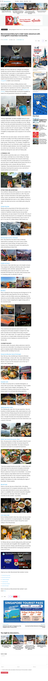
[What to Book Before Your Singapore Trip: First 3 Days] (6, 6)
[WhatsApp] (18, 596)
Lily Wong (6, 39)
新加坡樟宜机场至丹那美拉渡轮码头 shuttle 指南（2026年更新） (43, 120)
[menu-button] (1, 1)
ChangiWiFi (3, 80)
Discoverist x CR (20, 39)
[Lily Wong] (1, 39)
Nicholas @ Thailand (6, 583)
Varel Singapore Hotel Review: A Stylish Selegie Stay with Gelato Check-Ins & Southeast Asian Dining (18, 12)
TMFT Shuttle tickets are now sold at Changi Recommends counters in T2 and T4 (43, 128)
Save (16, 596)
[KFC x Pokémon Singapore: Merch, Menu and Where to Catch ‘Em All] (36, 135)
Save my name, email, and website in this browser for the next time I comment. (17, 669)
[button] (2, 1)
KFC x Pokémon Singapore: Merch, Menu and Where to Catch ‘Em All (43, 135)
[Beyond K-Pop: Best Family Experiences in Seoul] (42, 6)
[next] (46, 29)
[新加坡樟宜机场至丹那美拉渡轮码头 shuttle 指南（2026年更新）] (36, 121)
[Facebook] (43, 41)
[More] (46, 41)
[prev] (44, 29)
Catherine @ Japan (5, 579)
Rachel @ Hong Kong (6, 575)
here (5, 590)
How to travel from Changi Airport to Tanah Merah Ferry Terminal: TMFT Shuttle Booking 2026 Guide (30, 12)
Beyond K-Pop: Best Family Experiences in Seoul (41, 11)
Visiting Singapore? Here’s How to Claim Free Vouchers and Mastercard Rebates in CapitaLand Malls (43, 141)
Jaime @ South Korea (6, 577)
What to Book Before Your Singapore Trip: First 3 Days (6, 11)
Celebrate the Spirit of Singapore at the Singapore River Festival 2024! (12, 626)
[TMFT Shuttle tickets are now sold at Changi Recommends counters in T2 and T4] (36, 127)
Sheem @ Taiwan (5, 585)
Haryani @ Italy (5, 581)
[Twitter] (12, 596)
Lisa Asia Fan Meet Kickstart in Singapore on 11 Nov (35, 626)
